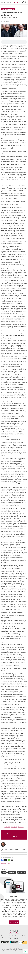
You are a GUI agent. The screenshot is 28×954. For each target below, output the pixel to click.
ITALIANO (21, 827)
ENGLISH (7, 827)
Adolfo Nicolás (4, 19)
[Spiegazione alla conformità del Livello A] (23, 942)
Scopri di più (14, 922)
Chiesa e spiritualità (8, 9)
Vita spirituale (21, 872)
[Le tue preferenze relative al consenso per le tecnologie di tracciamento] (25, 951)
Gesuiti (4, 872)
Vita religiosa (12, 872)
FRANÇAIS (14, 827)
